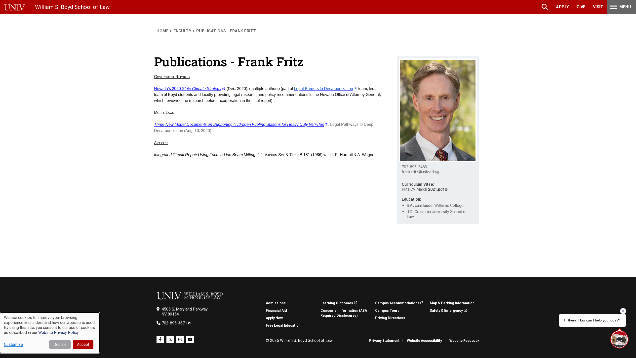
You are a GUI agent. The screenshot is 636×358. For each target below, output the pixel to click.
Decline (60, 344)
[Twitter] (170, 339)
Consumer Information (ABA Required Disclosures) (343, 313)
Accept (83, 344)
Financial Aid (276, 311)
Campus (397, 303)
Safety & (446, 311)
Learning (336, 303)
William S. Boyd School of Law (72, 7)
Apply (562, 6)
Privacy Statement (384, 341)
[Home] (18, 7)
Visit (598, 6)
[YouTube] (190, 339)
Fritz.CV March (423, 189)
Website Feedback (464, 341)
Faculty (182, 31)
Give (581, 6)
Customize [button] (13, 344)
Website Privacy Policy (58, 332)
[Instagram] (180, 339)
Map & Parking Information (452, 303)
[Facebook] (160, 339)
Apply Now (274, 318)
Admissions (276, 303)
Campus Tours (387, 311)
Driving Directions (390, 318)
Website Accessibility (424, 341)
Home (162, 31)
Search (545, 7)
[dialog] (49, 333)
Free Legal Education (283, 325)
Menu (625, 6)
